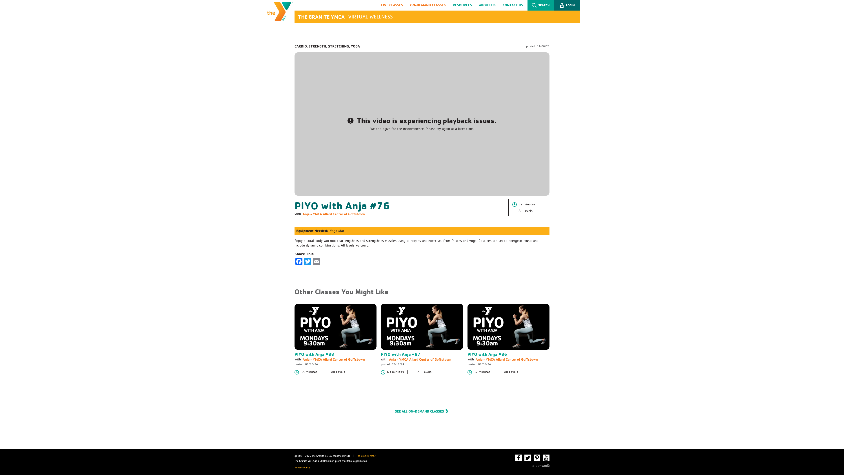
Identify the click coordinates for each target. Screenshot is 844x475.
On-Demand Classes (428, 5)
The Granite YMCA (366, 456)
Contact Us (513, 5)
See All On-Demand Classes (419, 411)
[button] (567, 5)
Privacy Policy (302, 467)
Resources (462, 5)
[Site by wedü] (540, 465)
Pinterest (537, 458)
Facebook (518, 458)
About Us (487, 5)
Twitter (527, 458)
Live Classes (392, 5)
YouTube (546, 458)
